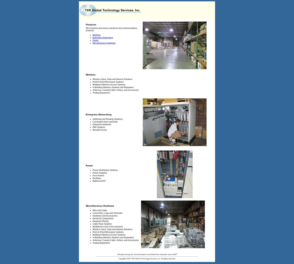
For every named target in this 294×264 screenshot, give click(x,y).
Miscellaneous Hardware (104, 43)
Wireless (97, 35)
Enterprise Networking (103, 37)
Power (96, 40)
